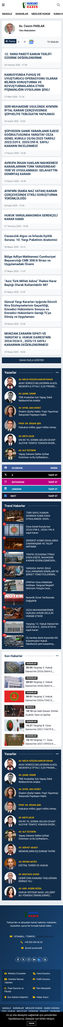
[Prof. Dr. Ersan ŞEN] (10, 425)
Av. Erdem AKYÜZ (28, 861)
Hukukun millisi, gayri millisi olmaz (37, 427)
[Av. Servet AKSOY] (10, 849)
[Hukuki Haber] (30, 4)
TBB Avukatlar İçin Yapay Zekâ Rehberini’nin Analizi (35, 399)
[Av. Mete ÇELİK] (10, 439)
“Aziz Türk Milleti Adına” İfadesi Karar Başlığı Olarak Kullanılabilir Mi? (30, 283)
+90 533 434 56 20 (33, 942)
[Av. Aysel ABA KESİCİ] (10, 411)
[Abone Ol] (31, 41)
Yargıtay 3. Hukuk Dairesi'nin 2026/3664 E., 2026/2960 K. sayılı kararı (39, 669)
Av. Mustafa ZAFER (29, 874)
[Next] (39, 959)
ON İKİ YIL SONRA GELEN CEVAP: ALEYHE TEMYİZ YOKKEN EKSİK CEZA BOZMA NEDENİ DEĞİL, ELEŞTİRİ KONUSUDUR (37, 441)
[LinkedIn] (34, 959)
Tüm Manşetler (43, 988)
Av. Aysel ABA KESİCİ (30, 408)
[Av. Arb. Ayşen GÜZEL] (10, 891)
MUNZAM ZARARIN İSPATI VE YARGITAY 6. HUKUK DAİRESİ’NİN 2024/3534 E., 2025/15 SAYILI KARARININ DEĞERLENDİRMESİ (27, 339)
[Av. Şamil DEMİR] (10, 396)
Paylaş (12, 41)
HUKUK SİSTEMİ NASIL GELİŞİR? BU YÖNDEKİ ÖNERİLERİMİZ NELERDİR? (37, 894)
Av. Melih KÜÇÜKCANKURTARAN (36, 379)
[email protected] (45, 936)
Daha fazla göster (31, 360)
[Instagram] (28, 959)
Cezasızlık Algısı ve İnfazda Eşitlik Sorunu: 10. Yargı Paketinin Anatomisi (30, 238)
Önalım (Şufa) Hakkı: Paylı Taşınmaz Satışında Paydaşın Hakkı (38, 413)
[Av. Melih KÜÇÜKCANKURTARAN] (10, 382)
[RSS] (45, 959)
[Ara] (58, 5)
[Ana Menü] (3, 5)
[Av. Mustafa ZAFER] (10, 877)
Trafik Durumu (43, 979)
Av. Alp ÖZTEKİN (27, 450)
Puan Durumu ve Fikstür (14, 990)
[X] (23, 959)
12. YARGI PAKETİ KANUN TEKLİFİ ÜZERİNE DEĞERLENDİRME (27, 56)
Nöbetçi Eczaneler (17, 973)
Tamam (31, 1023)
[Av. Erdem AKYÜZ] (10, 863)
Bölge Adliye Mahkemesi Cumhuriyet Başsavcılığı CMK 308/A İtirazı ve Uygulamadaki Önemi (30, 260)
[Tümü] (57, 372)
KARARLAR (22, 13)
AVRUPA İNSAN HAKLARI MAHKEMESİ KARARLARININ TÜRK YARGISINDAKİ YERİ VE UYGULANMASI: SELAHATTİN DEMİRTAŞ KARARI (31, 168)
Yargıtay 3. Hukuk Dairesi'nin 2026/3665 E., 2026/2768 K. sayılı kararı (39, 684)
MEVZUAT (22, 1011)
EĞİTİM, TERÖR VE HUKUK (33, 865)
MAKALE (7, 13)
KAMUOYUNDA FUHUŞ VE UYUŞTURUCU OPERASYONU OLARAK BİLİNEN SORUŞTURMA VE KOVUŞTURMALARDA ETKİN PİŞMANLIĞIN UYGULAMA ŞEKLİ (31, 82)
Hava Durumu (43, 973)
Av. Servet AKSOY (28, 847)
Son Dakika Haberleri (17, 997)
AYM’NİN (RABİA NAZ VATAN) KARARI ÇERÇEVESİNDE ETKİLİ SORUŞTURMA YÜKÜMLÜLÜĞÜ (30, 194)
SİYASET (44, 1011)
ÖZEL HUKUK (8, 1011)
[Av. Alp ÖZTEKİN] (10, 453)
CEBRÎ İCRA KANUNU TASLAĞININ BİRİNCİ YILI (38, 880)
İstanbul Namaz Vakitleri (14, 981)
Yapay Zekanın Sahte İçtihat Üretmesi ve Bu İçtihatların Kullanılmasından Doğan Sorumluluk (38, 456)
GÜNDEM (33, 1011)
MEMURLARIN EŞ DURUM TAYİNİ (37, 851)
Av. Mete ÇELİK (26, 436)
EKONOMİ (55, 1011)
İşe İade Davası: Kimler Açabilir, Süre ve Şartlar (41, 713)
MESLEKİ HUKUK (41, 13)
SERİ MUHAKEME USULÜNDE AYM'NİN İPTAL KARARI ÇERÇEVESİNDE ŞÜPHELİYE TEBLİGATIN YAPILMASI (31, 110)
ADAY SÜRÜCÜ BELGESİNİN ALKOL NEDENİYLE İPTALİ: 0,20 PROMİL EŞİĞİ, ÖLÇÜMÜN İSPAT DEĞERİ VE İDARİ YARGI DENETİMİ (38, 385)
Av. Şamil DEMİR (27, 393)
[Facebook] (18, 959)
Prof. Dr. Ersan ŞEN (30, 423)
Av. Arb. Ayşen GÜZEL (30, 888)
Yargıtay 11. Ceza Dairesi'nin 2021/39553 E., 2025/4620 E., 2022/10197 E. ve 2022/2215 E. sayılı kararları (42, 742)
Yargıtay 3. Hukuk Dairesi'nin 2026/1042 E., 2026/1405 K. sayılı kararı (39, 698)
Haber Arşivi (42, 997)
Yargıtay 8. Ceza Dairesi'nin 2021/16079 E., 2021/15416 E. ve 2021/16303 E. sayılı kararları (41, 727)
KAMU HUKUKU (51, 1008)
